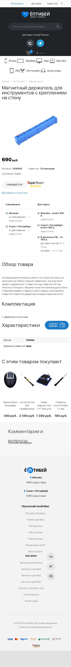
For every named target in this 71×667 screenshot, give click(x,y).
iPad (17, 70)
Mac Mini (61, 60)
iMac (46, 60)
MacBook (31, 60)
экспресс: (46, 250)
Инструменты (31, 594)
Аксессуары (54, 70)
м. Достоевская (17, 230)
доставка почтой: (50, 243)
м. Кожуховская (17, 217)
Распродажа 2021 (35, 545)
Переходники (35, 539)
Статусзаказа (53, 325)
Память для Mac (35, 519)
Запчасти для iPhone (31, 563)
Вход (42, 52)
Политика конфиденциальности (35, 627)
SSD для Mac (36, 526)
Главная (5, 81)
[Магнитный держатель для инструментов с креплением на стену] (35, 129)
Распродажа (17, 3)
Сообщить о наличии (15, 193)
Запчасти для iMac (31, 582)
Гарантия (52, 3)
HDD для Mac (35, 532)
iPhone (12, 60)
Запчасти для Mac (31, 575)
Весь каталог (35, 551)
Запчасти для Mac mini (31, 588)
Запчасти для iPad (31, 569)
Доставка (36, 3)
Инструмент (33, 70)
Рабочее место (36, 81)
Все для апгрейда (35, 513)
